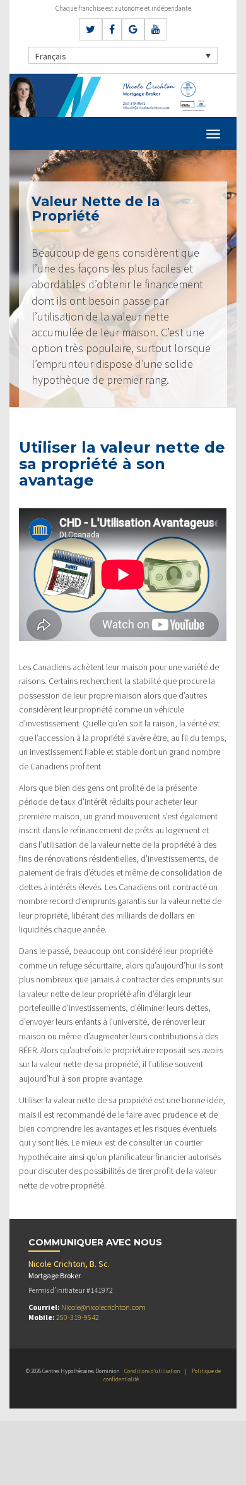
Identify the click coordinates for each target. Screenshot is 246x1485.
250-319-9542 (77, 1317)
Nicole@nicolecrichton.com (103, 1307)
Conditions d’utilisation (152, 1370)
